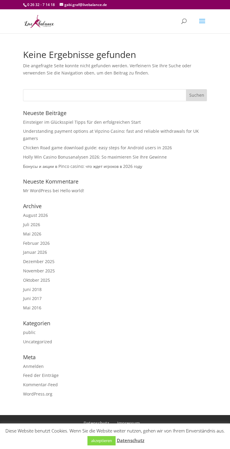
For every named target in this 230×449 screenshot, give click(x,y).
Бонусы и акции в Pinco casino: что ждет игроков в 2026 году (82, 166)
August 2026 (35, 215)
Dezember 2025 (39, 261)
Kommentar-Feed (40, 384)
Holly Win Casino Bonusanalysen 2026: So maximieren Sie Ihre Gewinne (95, 157)
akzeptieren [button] (101, 440)
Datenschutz (96, 423)
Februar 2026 (36, 243)
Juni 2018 (32, 289)
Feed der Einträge (41, 375)
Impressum (128, 423)
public (29, 332)
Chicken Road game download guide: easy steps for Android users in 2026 (97, 147)
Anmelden (33, 366)
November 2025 (39, 271)
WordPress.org (37, 394)
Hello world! (72, 190)
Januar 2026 (35, 252)
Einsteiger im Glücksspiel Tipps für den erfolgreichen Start (82, 122)
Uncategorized (37, 341)
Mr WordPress (37, 190)
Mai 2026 (32, 234)
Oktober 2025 (36, 280)
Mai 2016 (32, 308)
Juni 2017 (32, 298)
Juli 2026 (31, 224)
